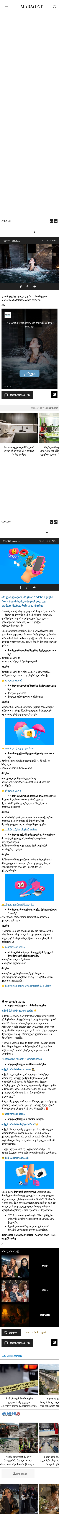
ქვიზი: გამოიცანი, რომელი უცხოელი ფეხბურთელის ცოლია (44, 1265)
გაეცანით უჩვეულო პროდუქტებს (23, 1059)
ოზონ (35, 1332)
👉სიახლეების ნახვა (13, 1114)
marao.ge (16, 240)
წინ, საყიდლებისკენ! (17, 1158)
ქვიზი (44, 1332)
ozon (27, 1332)
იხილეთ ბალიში (14, 680)
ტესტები (6, 221)
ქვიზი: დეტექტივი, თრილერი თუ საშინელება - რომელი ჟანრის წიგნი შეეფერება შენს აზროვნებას (44, 1315)
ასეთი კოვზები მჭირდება (19, 904)
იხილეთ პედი (13, 790)
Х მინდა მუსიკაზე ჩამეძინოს (21, 829)
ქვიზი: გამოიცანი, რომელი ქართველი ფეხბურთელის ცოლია (44, 1290)
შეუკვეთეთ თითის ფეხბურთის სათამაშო (28, 986)
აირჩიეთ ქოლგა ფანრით (19, 748)
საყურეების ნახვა (15, 947)
